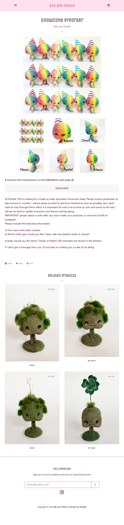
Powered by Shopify (77, 507)
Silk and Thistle (62, 6)
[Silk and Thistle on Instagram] (62, 493)
